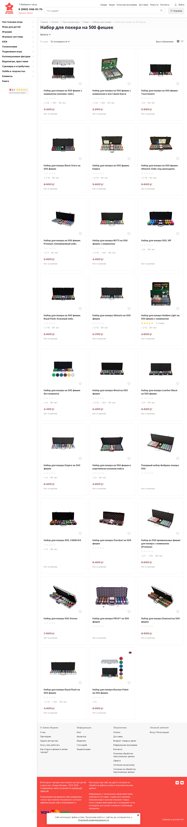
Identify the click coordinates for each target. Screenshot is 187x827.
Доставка (143, 5)
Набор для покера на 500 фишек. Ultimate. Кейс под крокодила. (159, 167)
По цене (44, 41)
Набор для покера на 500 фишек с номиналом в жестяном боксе (111, 92)
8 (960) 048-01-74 (30, 9)
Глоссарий (82, 745)
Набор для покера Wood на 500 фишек (110, 392)
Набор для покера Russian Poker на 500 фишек (110, 691)
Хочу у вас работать (50, 745)
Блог (79, 732)
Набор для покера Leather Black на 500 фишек (159, 392)
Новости (154, 5)
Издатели (81, 741)
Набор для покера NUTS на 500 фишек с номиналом (110, 242)
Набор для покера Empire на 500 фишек (62, 467)
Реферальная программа (125, 745)
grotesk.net (178, 819)
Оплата (116, 732)
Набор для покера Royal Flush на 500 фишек (62, 691)
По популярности (59, 41)
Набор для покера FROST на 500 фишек (110, 620)
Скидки (103, 5)
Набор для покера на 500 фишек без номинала (62, 392)
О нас (43, 732)
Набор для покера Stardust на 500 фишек (111, 542)
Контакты (164, 5)
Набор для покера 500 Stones (60, 618)
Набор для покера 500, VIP (156, 240)
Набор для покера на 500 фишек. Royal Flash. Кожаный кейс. (62, 317)
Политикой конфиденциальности (93, 820)
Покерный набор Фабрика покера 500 (160, 467)
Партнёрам (45, 736)
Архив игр (81, 736)
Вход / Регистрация (159, 732)
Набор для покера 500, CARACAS (62, 540)
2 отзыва (160, 323)
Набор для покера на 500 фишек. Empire (110, 167)
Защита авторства (49, 741)
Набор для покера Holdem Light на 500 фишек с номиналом (160, 317)
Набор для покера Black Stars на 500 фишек (62, 167)
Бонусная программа (127, 5)
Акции (112, 5)
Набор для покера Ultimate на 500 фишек (111, 317)
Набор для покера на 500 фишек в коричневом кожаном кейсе (111, 467)
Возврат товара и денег (124, 741)
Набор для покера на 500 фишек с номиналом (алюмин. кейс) (63, 92)
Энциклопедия (83, 749)
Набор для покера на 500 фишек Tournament (159, 92)
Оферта (117, 760)
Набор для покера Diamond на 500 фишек (160, 620)
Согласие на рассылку (124, 765)
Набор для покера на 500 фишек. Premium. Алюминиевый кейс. (62, 242)
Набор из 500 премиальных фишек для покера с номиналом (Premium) (160, 543)
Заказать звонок (25, 13)
